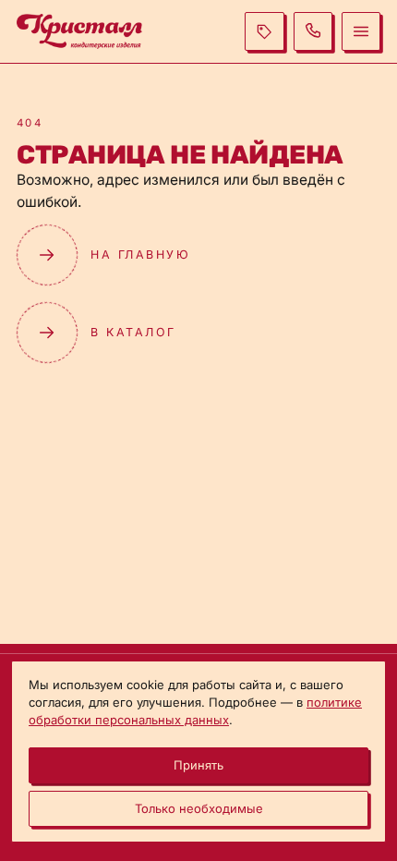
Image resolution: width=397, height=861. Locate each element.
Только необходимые (199, 808)
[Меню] (361, 31)
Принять (198, 765)
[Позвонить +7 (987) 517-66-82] (313, 31)
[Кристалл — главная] (79, 31)
